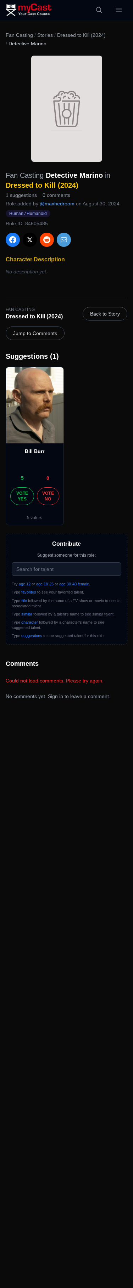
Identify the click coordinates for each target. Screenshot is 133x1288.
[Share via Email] (64, 240)
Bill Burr (34, 451)
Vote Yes (22, 496)
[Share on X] (30, 240)
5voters (34, 517)
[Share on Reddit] (47, 240)
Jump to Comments (35, 333)
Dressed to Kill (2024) (81, 35)
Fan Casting (19, 35)
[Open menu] (118, 9)
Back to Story (105, 314)
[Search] (98, 9)
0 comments (56, 195)
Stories (45, 35)
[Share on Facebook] (13, 240)
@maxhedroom (57, 203)
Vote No (48, 496)
